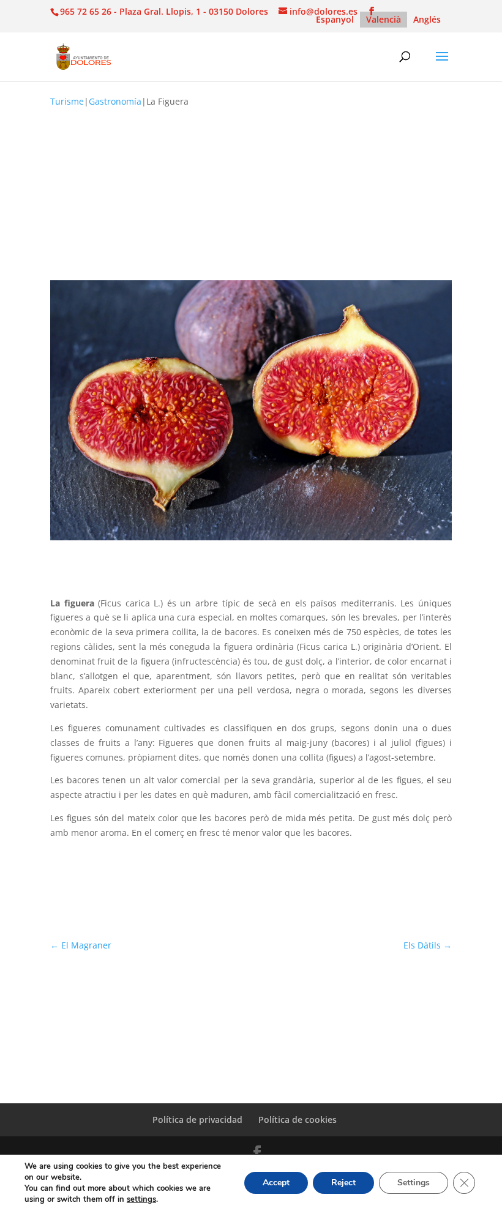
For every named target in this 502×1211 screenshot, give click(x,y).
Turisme (67, 101)
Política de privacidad (197, 1119)
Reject (343, 1182)
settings (141, 1199)
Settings (413, 1182)
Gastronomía (115, 101)
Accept (276, 1182)
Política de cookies (297, 1119)
